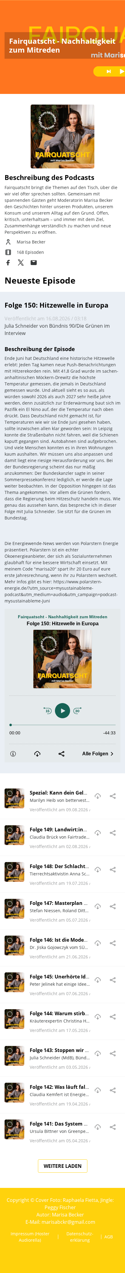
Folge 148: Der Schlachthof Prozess (71, 866)
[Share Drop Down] (112, 796)
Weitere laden (63, 1166)
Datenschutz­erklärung (79, 1237)
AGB (108, 1237)
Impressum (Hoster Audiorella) (30, 1237)
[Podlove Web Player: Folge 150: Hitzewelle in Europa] (62, 685)
